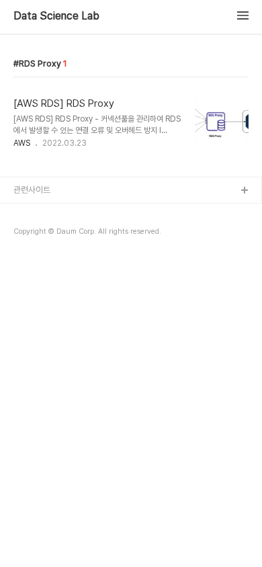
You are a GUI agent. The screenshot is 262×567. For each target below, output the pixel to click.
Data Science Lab (56, 16)
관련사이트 (31, 190)
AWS (21, 143)
